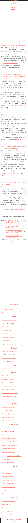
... (21, 67)
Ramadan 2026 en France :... (9, 480)
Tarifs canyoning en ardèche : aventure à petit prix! (13, 240)
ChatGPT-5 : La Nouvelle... (8, 428)
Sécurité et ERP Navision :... (9, 431)
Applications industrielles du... (9, 438)
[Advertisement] (14, 25)
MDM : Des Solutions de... (8, 417)
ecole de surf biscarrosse (11, 63)
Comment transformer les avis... (10, 393)
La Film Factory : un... (7, 459)
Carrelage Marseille (20, 209)
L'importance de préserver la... (9, 351)
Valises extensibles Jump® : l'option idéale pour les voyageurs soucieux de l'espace (14, 236)
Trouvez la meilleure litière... (9, 361)
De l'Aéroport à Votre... (7, 490)
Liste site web (18, 519)
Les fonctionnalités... (7, 340)
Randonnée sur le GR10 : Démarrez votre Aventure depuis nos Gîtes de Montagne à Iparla (14, 221)
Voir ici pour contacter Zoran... (9, 337)
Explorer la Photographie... (8, 379)
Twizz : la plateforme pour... (8, 323)
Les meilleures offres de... (8, 514)
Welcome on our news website (9, 312)
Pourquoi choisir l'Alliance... (8, 382)
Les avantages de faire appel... (9, 396)
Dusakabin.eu (11, 519)
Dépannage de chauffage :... (9, 344)
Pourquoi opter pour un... (8, 511)
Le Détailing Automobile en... (9, 386)
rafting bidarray (17, 139)
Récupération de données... (9, 333)
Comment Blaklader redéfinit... (9, 441)
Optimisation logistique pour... (9, 413)
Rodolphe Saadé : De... (7, 504)
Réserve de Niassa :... (7, 473)
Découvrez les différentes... (8, 452)
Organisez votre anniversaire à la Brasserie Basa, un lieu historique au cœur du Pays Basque (14, 231)
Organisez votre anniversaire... (9, 493)
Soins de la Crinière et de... (8, 354)
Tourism (13, 9)
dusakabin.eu (13, 7)
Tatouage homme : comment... (9, 320)
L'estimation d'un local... (8, 309)
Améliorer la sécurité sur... (8, 407)
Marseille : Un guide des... (8, 483)
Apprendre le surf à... (7, 469)
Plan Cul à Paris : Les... (7, 375)
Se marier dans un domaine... (9, 326)
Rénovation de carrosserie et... (9, 507)
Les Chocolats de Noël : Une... (9, 445)
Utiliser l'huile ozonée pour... (9, 358)
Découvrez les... (6, 368)
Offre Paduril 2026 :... (7, 330)
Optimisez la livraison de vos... (9, 420)
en (14, 521)
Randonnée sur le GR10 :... (8, 487)
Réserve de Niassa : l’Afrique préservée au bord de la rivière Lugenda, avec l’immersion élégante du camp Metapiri (13, 77)
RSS (22, 519)
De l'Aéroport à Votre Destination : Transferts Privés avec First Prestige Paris (14, 226)
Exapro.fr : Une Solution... (8, 389)
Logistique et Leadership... (8, 410)
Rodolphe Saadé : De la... (8, 501)
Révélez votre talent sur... (8, 462)
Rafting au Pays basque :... (8, 476)
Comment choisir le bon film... (9, 400)
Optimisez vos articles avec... (9, 448)
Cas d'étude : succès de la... (9, 434)
